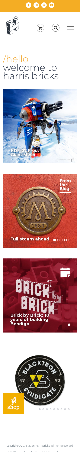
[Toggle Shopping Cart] (40, 28)
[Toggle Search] (56, 28)
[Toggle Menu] (71, 28)
